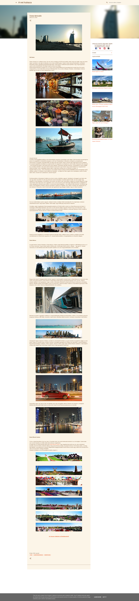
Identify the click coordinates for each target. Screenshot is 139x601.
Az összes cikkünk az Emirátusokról (59, 536)
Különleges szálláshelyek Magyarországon (102, 87)
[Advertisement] (59, 582)
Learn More (97, 597)
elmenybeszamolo (38, 555)
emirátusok (47, 555)
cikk (31, 555)
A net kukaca (25, 2)
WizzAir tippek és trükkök (98, 71)
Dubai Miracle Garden (55, 444)
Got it (104, 597)
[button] (30, 21)
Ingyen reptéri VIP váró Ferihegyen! (100, 122)
